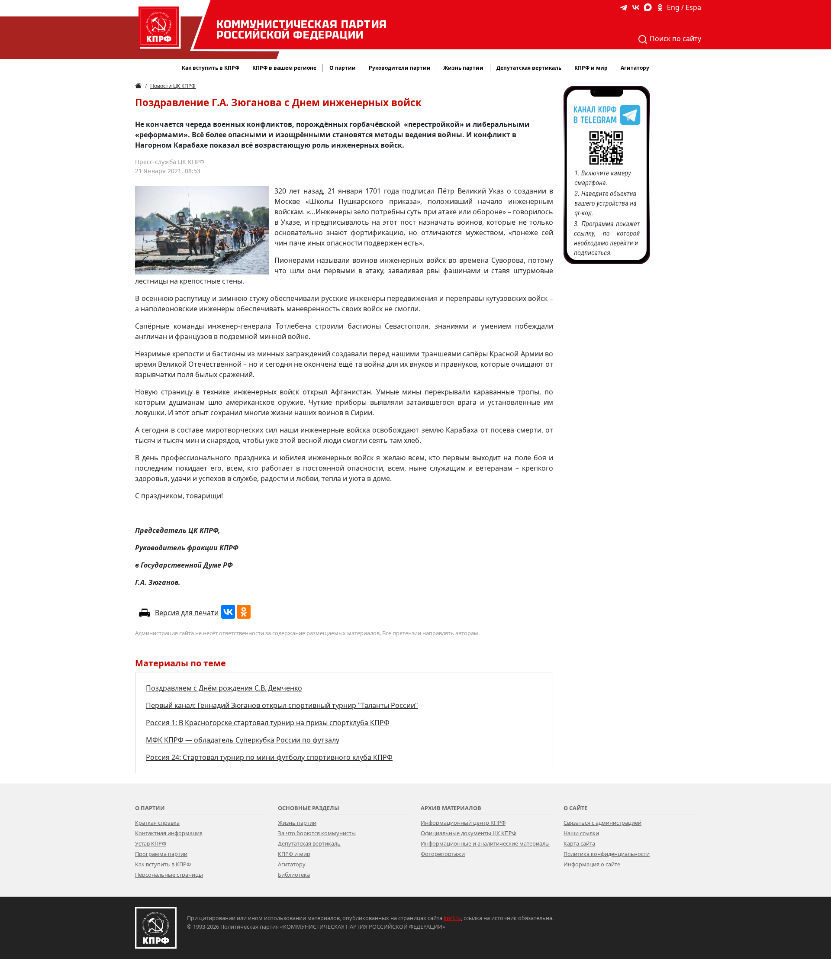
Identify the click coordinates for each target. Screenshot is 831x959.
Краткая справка (157, 823)
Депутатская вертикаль (309, 843)
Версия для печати (187, 612)
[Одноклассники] (244, 612)
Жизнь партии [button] (463, 67)
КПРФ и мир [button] (591, 67)
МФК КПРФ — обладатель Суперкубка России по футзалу (242, 740)
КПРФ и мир (294, 854)
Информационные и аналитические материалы (485, 843)
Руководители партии (400, 67)
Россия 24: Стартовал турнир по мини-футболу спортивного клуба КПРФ (269, 757)
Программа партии (161, 854)
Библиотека (294, 874)
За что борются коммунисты (317, 833)
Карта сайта (579, 843)
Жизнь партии (297, 823)
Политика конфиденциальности (607, 854)
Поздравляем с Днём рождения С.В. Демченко (224, 688)
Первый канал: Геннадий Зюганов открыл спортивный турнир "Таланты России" (282, 705)
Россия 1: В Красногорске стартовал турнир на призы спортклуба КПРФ (268, 722)
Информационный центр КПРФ (463, 823)
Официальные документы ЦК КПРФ (468, 833)
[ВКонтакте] (228, 612)
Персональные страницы (169, 874)
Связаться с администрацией (602, 823)
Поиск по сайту (674, 38)
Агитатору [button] (635, 67)
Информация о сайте (592, 864)
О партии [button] (342, 67)
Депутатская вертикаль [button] (528, 67)
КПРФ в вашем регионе (284, 67)
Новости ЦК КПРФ (173, 86)
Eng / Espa (684, 7)
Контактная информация (169, 833)
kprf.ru (452, 918)
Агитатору (292, 864)
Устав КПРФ (150, 843)
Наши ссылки (581, 833)
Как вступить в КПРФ (210, 67)
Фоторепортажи (443, 854)
